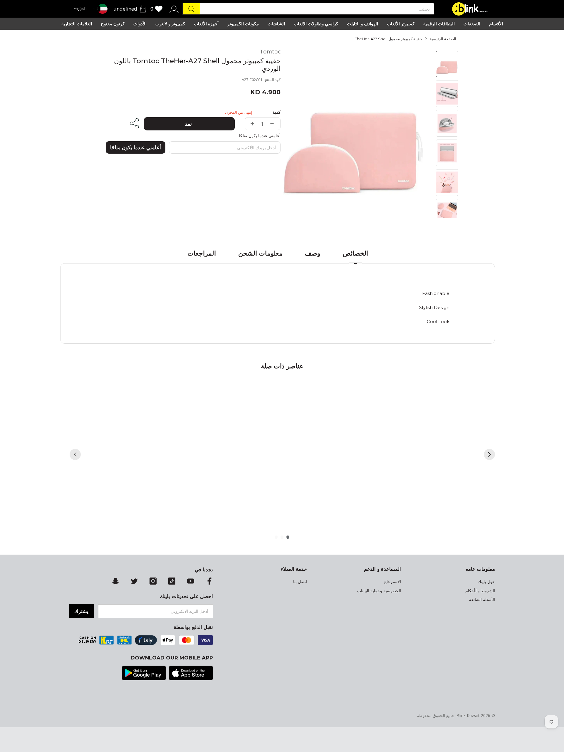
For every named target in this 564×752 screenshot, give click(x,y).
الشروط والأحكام (480, 590)
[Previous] (75, 454)
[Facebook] (209, 582)
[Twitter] (134, 582)
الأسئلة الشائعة (482, 599)
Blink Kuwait (468, 715)
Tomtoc (270, 51)
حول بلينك (486, 581)
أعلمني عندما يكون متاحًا (135, 147)
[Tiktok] (171, 582)
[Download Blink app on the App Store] (191, 674)
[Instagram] (153, 582)
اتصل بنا (300, 581)
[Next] (489, 454)
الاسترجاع (392, 581)
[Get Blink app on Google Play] (144, 674)
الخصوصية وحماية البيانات (379, 590)
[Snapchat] (115, 582)
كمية (277, 112)
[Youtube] (190, 582)
